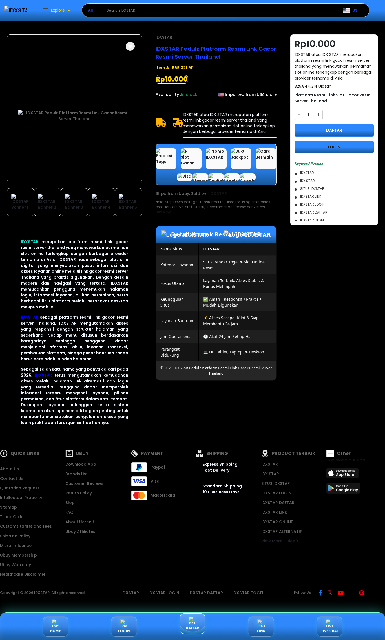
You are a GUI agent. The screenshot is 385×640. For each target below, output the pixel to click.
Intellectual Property (21, 497)
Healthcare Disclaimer (23, 574)
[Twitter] (351, 593)
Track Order (12, 517)
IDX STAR (270, 474)
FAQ (69, 512)
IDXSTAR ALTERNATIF (281, 531)
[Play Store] (343, 490)
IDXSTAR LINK (274, 512)
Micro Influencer (16, 545)
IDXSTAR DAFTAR (278, 502)
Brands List (76, 474)
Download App (80, 464)
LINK (261, 630)
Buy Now (163, 212)
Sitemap (8, 507)
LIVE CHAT (329, 630)
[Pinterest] (362, 593)
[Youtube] (340, 593)
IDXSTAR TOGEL (248, 593)
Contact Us (11, 478)
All (90, 10)
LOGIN (334, 147)
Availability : (168, 94)
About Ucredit (79, 522)
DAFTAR (334, 130)
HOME (55, 630)
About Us (9, 469)
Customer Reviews (84, 483)
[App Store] (343, 475)
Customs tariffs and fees (26, 526)
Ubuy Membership (18, 555)
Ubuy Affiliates (80, 531)
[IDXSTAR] (15, 10)
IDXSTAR (29, 242)
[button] (130, 46)
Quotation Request (19, 488)
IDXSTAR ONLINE (277, 522)
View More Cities (278, 541)
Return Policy (78, 493)
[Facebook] (320, 593)
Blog (70, 502)
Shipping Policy (15, 536)
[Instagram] (330, 593)
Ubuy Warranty (15, 565)
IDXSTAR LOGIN (276, 493)
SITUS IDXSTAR (275, 483)
